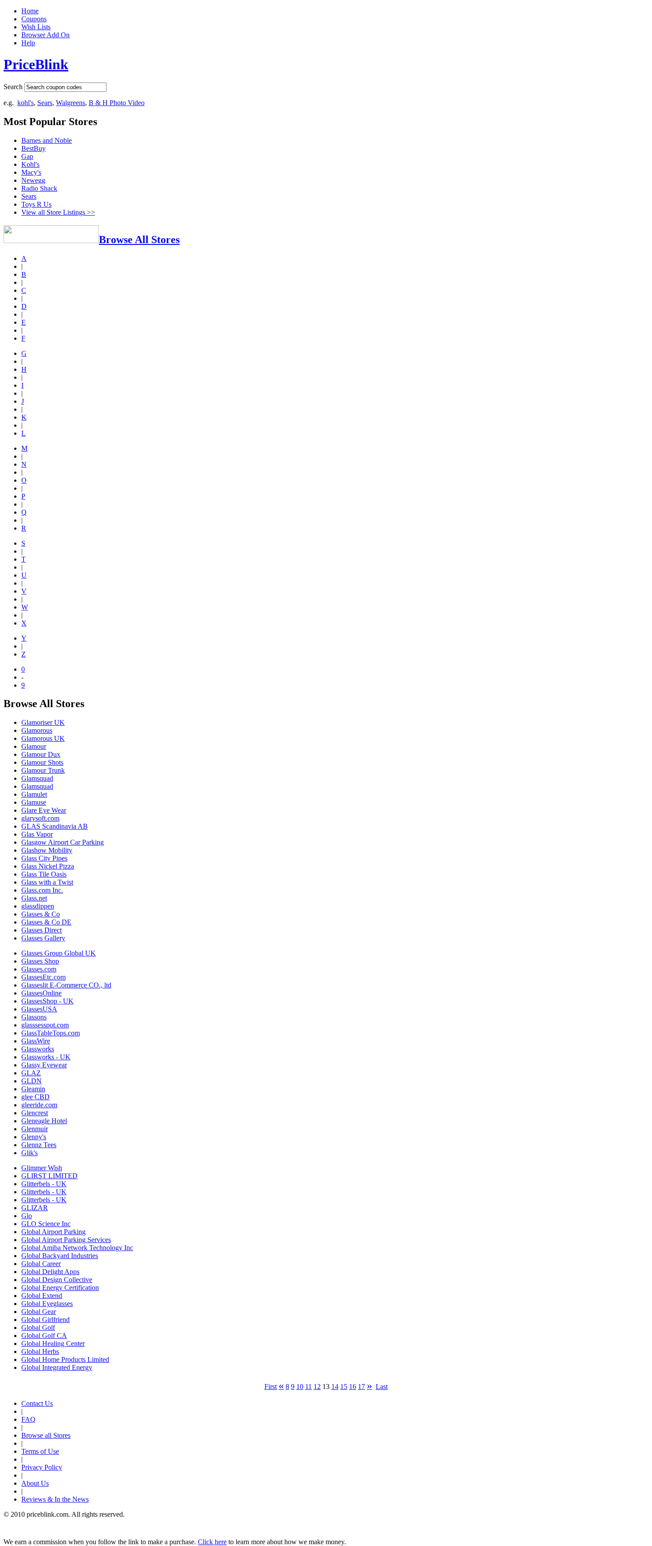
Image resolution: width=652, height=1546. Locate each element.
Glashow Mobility (46, 850)
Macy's (31, 172)
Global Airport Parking (53, 1231)
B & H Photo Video (117, 102)
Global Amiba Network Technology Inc (77, 1247)
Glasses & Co (40, 914)
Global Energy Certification (60, 1287)
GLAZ (31, 1073)
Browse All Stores (139, 239)
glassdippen (37, 906)
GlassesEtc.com (43, 977)
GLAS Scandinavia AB (54, 826)
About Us (35, 1483)
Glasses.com (38, 969)
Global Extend (41, 1295)
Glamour (33, 746)
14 (334, 1386)
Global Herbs (40, 1351)
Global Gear (38, 1311)
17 (361, 1386)
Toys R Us (36, 204)
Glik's (29, 1153)
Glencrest (34, 1113)
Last (382, 1386)
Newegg (33, 180)
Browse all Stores (46, 1435)
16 (352, 1386)
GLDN (31, 1081)
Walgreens (70, 102)
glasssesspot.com (45, 1025)
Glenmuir (34, 1129)
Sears (44, 102)
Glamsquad (37, 778)
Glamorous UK (43, 738)
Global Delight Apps (50, 1271)
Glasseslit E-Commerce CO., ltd (66, 985)
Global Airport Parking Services (66, 1239)
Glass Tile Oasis (44, 874)
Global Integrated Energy (56, 1367)
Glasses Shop (40, 961)
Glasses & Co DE (46, 922)
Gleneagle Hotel (44, 1121)
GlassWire (35, 1041)
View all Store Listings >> (58, 212)
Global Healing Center (53, 1343)
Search (13, 86)
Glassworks (37, 1049)
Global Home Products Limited (65, 1359)
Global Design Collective (56, 1279)
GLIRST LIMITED (49, 1176)
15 (343, 1386)
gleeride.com (39, 1105)
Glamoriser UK (43, 722)
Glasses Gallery (43, 938)
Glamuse (33, 802)
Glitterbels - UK (44, 1184)
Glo (26, 1215)
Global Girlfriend (45, 1319)
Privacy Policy (41, 1467)
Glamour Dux (40, 754)
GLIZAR (34, 1208)
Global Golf (38, 1327)
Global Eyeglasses (47, 1303)
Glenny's (33, 1137)
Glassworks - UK (46, 1057)
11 (308, 1386)
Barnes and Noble (46, 140)
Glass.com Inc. (42, 890)
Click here (212, 1542)
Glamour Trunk (43, 770)
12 (317, 1386)
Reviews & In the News (55, 1499)
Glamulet (34, 794)
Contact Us (37, 1403)
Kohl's (30, 164)
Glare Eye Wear (43, 810)
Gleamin (33, 1089)
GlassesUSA (39, 1009)
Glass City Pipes (44, 858)
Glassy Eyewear (44, 1065)
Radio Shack (39, 188)
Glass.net (34, 898)
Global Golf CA (44, 1335)
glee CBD (35, 1097)
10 (299, 1386)
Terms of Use (40, 1451)
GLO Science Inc (46, 1223)
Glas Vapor (37, 834)
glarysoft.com (40, 818)
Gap (27, 156)
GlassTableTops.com (50, 1033)
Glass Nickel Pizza (47, 866)
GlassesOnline (41, 993)
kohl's (25, 102)
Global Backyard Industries (59, 1255)
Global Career (41, 1263)
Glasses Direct (41, 930)
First (270, 1386)
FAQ (28, 1419)
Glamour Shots (42, 762)
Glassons (34, 1017)
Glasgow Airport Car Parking (62, 842)
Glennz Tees (38, 1145)
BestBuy (33, 148)
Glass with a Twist (47, 882)
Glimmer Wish (41, 1168)
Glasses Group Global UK (58, 953)
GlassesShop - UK (47, 1001)
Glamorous (36, 730)
